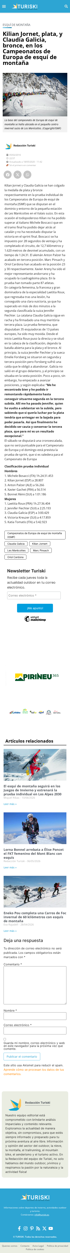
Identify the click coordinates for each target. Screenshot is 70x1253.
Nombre (10, 1010)
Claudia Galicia (16, 543)
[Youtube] (50, 1228)
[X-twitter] (44, 1228)
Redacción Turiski (24, 145)
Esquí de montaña (16, 25)
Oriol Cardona (15, 557)
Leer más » (10, 804)
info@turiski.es (41, 1214)
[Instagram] (25, 1228)
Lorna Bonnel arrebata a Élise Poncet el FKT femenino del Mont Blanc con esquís (34, 853)
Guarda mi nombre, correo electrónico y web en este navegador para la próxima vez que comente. (34, 1045)
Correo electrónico (18, 1025)
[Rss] (38, 1228)
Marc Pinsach (41, 550)
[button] (66, 6)
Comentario (13, 964)
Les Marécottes (16, 550)
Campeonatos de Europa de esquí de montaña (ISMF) (34, 535)
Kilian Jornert (39, 543)
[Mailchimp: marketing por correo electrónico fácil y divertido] (35, 621)
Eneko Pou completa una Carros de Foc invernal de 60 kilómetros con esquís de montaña (35, 917)
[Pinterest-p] (32, 1228)
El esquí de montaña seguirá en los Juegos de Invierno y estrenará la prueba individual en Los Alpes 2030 (32, 790)
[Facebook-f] (19, 1228)
